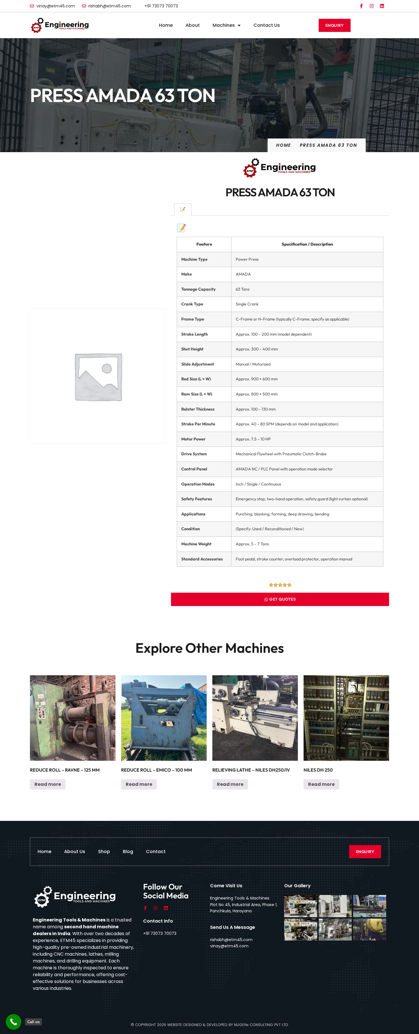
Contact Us (266, 25)
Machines (224, 25)
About (193, 25)
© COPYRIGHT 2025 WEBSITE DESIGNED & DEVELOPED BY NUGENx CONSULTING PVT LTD (209, 1024)
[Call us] (13, 1022)
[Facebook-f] (361, 6)
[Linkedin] (382, 6)
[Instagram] (371, 6)
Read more (47, 784)
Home (166, 25)
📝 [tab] (183, 209)
